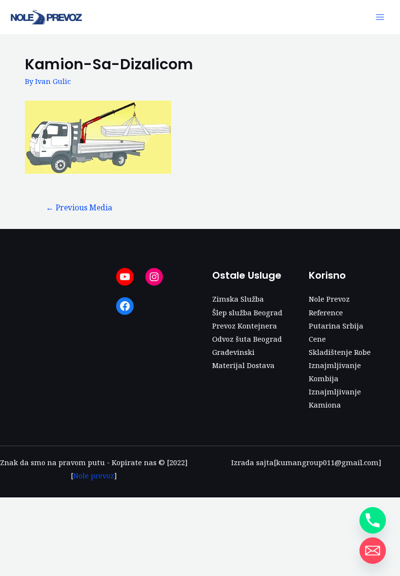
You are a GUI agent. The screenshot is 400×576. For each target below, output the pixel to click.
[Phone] (373, 520)
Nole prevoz (93, 475)
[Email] (373, 550)
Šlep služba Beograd (247, 312)
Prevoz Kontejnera (244, 325)
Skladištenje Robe (340, 352)
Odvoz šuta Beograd (247, 339)
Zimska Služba (238, 299)
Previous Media (79, 207)
